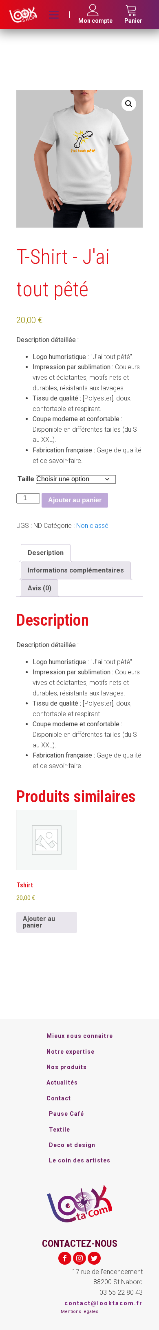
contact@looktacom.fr (103, 1303)
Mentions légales (79, 1311)
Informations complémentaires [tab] (76, 570)
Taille (26, 479)
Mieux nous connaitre (79, 1036)
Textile (59, 1129)
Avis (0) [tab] (39, 588)
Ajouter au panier (75, 500)
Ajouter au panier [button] (39, 922)
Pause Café (66, 1113)
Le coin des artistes (79, 1160)
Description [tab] (46, 553)
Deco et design (72, 1145)
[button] (128, 104)
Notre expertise (70, 1051)
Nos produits (66, 1067)
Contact (58, 1098)
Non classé (92, 525)
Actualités (62, 1082)
